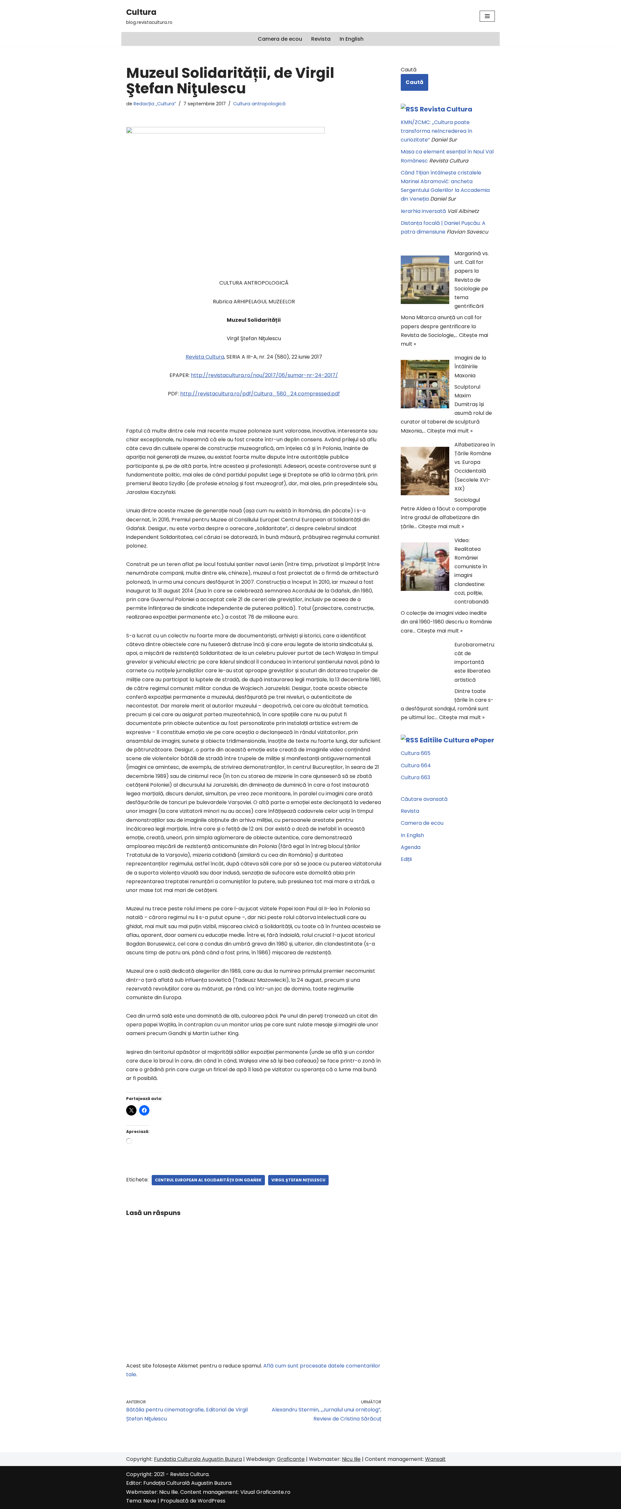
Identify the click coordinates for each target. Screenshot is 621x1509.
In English (352, 39)
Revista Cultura (446, 109)
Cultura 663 (415, 777)
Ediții (406, 859)
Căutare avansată (424, 799)
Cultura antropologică (259, 103)
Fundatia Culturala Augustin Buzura (198, 1459)
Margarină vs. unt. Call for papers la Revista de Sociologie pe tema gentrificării (471, 280)
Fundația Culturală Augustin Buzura (187, 1483)
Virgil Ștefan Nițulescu (298, 1180)
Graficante (291, 1459)
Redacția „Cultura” (155, 103)
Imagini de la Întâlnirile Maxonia (470, 366)
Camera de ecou (280, 39)
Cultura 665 (415, 753)
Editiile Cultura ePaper (457, 740)
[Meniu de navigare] (487, 16)
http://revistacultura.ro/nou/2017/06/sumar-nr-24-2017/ (264, 375)
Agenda (410, 847)
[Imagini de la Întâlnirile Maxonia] (425, 385)
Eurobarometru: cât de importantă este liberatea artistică (474, 662)
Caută (409, 69)
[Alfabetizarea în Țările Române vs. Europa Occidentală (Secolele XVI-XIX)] (425, 472)
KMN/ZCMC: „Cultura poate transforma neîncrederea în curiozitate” (436, 131)
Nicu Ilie (351, 1459)
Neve (149, 1500)
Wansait (435, 1459)
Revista (321, 39)
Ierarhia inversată (423, 211)
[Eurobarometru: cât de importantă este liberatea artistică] (425, 672)
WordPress (211, 1500)
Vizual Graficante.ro (265, 1492)
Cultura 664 (416, 765)
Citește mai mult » (450, 431)
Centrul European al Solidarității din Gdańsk (208, 1180)
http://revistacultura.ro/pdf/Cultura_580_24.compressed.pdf (260, 393)
